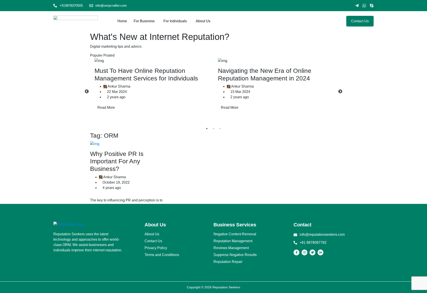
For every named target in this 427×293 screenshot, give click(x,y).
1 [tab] (207, 128)
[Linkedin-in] (320, 252)
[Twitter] (312, 252)
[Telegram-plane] (357, 6)
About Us (203, 21)
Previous (87, 91)
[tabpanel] (152, 85)
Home (122, 21)
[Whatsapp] (364, 6)
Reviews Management (231, 248)
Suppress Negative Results (235, 255)
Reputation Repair (228, 262)
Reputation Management (233, 241)
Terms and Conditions (162, 255)
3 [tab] (220, 128)
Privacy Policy (156, 248)
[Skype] (372, 6)
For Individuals (175, 21)
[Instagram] (304, 252)
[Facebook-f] (296, 252)
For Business (144, 21)
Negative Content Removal (235, 234)
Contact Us (153, 241)
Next (340, 91)
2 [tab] (213, 128)
